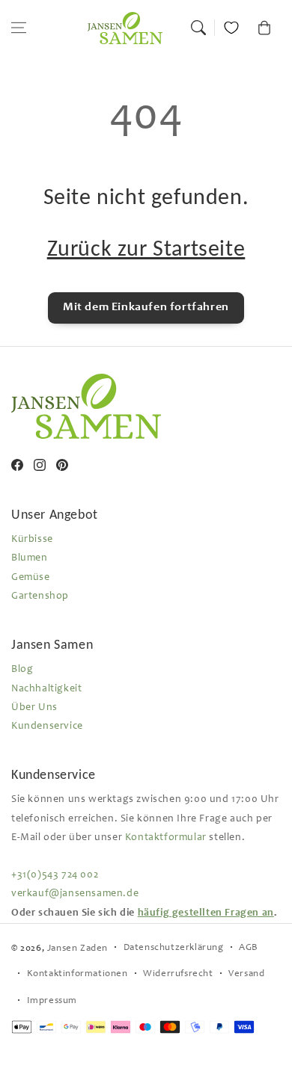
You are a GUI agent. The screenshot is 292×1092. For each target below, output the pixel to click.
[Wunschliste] (231, 27)
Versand (246, 974)
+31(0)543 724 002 (54, 875)
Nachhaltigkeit (46, 689)
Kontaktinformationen (77, 974)
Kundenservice (47, 726)
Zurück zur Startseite (146, 248)
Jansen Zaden (77, 949)
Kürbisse (32, 539)
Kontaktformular (166, 838)
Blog (22, 669)
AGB (248, 948)
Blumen (29, 558)
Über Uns (34, 708)
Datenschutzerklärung (174, 948)
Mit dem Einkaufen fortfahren (146, 307)
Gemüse (30, 578)
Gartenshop (40, 596)
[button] (18, 27)
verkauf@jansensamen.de (75, 894)
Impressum (52, 1001)
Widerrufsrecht (178, 974)
